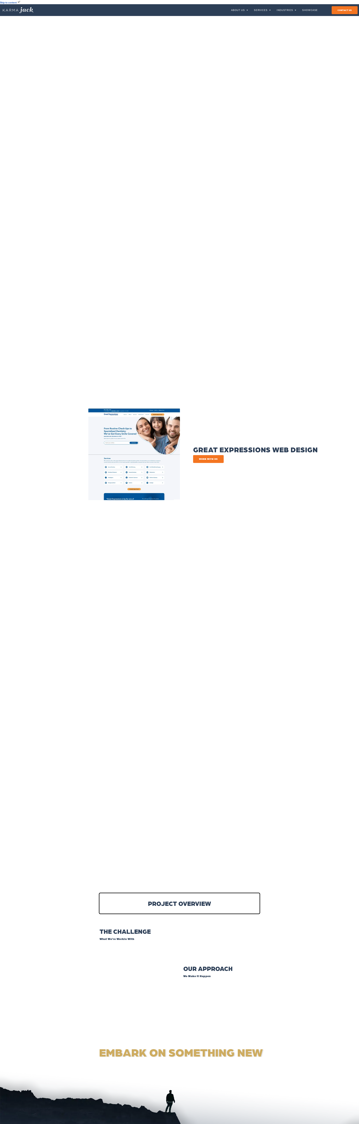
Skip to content (8, 2)
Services (260, 10)
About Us (238, 10)
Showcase (310, 10)
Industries (285, 10)
